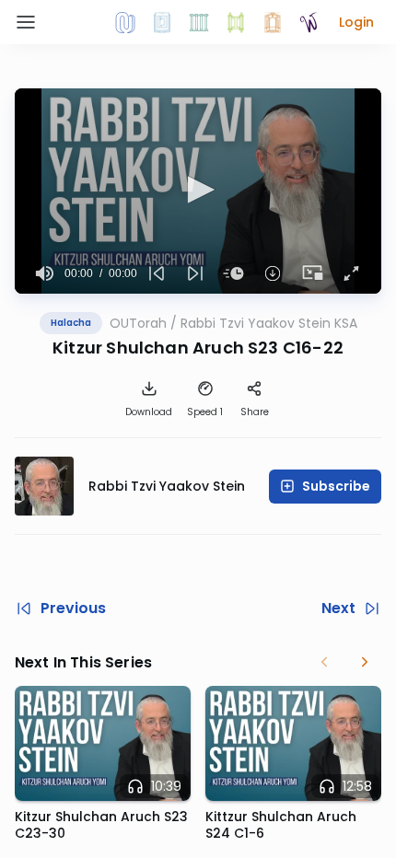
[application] (198, 191)
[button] (356, 22)
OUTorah (138, 323)
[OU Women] (309, 22)
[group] (45, 273)
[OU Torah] (125, 22)
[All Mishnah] (162, 22)
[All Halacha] (199, 22)
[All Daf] (272, 22)
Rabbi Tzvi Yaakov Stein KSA (269, 323)
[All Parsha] (235, 22)
